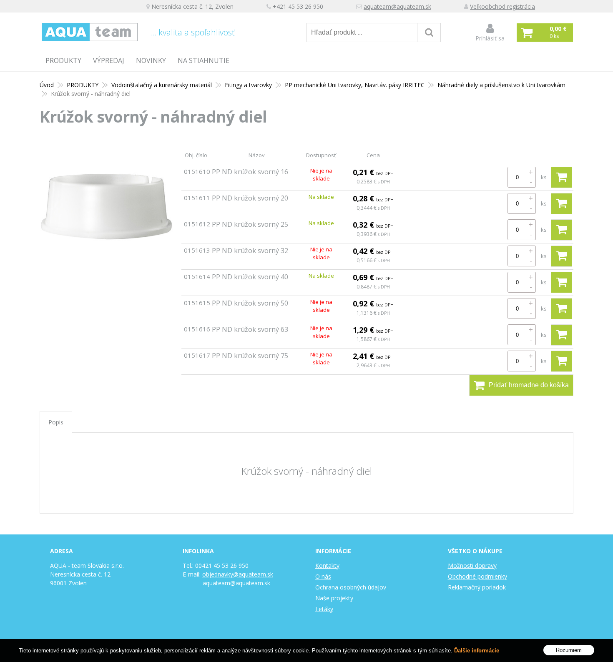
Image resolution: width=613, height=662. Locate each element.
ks (544, 177)
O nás (323, 576)
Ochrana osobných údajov (350, 587)
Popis (55, 422)
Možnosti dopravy (472, 565)
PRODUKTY (63, 60)
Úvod (47, 85)
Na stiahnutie (203, 60)
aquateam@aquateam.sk (397, 6)
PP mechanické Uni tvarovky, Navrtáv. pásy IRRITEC (355, 85)
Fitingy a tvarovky (248, 85)
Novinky (151, 60)
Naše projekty (334, 598)
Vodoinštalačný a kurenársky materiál (161, 85)
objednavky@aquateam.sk (237, 574)
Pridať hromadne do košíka (529, 385)
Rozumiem (569, 650)
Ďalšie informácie (476, 650)
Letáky (324, 609)
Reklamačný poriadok (477, 587)
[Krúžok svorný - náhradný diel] (106, 207)
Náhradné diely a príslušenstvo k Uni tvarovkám (501, 85)
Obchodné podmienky (477, 576)
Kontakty (327, 565)
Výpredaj (108, 60)
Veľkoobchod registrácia (502, 6)
